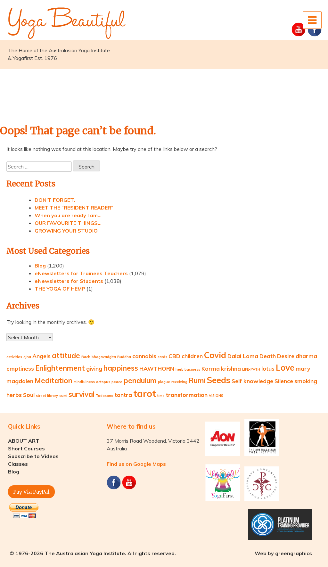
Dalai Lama (242, 355)
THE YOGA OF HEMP (60, 288)
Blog (40, 265)
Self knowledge (252, 380)
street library (47, 395)
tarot (144, 393)
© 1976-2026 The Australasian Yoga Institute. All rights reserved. (93, 553)
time (161, 395)
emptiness (20, 368)
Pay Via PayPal (31, 492)
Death (267, 355)
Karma (210, 368)
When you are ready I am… (68, 215)
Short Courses (26, 448)
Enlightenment (60, 368)
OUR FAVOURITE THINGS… (68, 223)
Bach (85, 357)
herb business (188, 369)
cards (162, 357)
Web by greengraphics (283, 553)
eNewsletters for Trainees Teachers (81, 273)
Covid (215, 355)
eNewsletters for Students (69, 281)
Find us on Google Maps (136, 464)
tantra (123, 394)
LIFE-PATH (251, 369)
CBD (174, 355)
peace (116, 382)
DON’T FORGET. (55, 200)
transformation (187, 394)
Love (285, 367)
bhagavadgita (104, 357)
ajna (27, 357)
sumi (63, 395)
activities (14, 357)
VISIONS (216, 395)
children (192, 355)
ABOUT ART (23, 441)
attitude (66, 355)
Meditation (53, 380)
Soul (29, 394)
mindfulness (84, 382)
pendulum (140, 380)
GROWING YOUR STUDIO (66, 230)
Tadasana (104, 395)
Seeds (218, 380)
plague (164, 382)
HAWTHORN (156, 368)
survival (81, 394)
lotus (268, 368)
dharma (306, 355)
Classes (18, 464)
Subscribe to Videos (33, 456)
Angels (41, 355)
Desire (285, 355)
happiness (120, 368)
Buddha (124, 357)
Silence (284, 380)
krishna (231, 368)
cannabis (144, 355)
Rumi (197, 380)
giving (94, 368)
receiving (179, 382)
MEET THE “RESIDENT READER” (74, 207)
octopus (103, 382)
